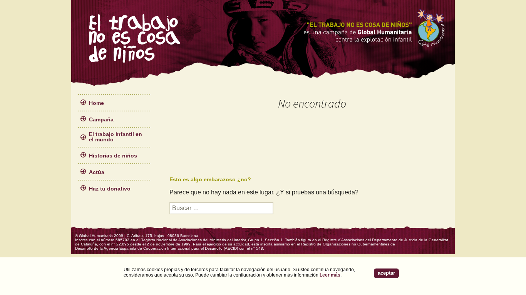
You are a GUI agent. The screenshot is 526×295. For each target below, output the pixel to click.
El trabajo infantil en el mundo (115, 137)
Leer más (330, 275)
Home (96, 103)
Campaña (101, 119)
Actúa (96, 172)
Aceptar (386, 273)
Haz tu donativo (110, 189)
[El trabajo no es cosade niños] (135, 38)
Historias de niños (113, 155)
